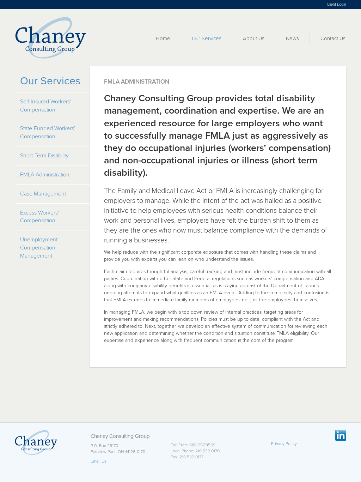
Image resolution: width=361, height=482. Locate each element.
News (292, 38)
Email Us (98, 461)
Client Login (336, 4)
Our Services (206, 38)
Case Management (43, 193)
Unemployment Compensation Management (38, 247)
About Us (253, 38)
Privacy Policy (284, 443)
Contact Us (332, 38)
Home (163, 38)
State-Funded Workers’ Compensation (47, 132)
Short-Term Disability (44, 155)
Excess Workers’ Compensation (39, 216)
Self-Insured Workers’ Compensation (46, 105)
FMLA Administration (44, 174)
